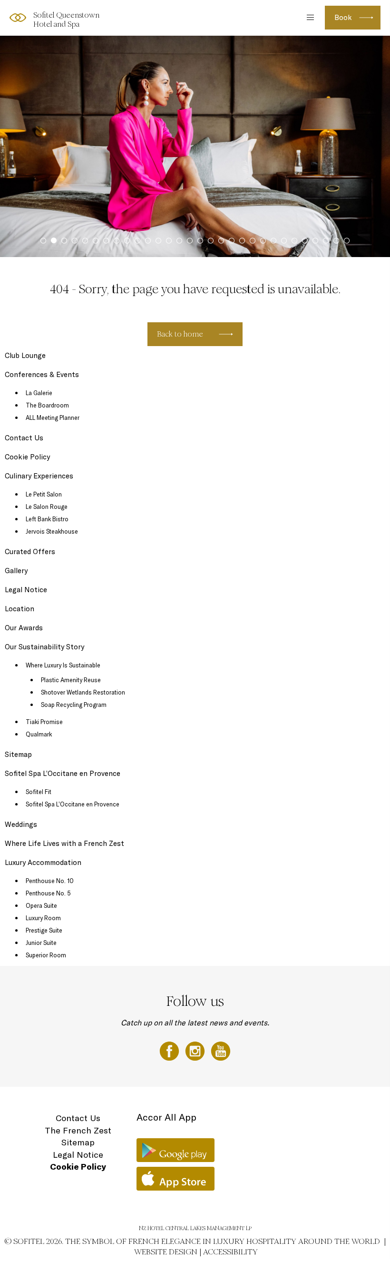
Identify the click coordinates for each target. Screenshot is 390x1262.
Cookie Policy (27, 456)
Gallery (16, 570)
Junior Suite (41, 942)
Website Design (165, 1252)
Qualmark (39, 734)
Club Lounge (25, 355)
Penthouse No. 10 (50, 880)
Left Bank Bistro (47, 519)
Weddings (21, 824)
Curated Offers (30, 551)
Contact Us (24, 437)
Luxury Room (43, 918)
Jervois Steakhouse (52, 531)
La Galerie (39, 393)
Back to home (180, 333)
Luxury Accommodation (43, 862)
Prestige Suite (44, 930)
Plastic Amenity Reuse (71, 680)
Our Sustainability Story (44, 646)
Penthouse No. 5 (48, 893)
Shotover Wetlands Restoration (83, 692)
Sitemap (18, 754)
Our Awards (24, 627)
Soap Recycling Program (74, 704)
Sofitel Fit (38, 791)
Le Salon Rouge (47, 506)
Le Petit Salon (44, 494)
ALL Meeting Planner (52, 417)
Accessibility (230, 1252)
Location (19, 608)
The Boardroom (47, 405)
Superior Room (46, 955)
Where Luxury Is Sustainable (63, 665)
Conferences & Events (42, 374)
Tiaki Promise (44, 721)
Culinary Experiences (39, 475)
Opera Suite (41, 905)
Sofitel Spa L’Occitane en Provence (62, 773)
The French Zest (78, 1130)
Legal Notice (26, 589)
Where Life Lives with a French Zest (64, 843)
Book (343, 17)
